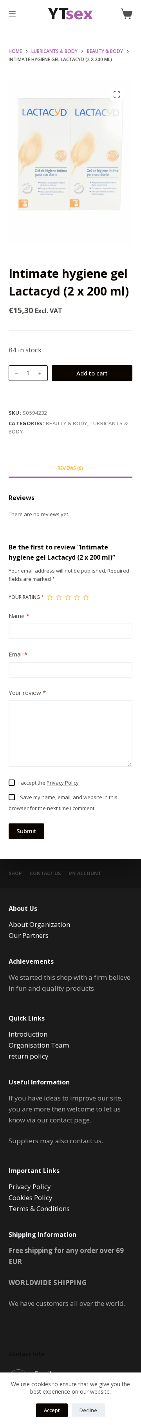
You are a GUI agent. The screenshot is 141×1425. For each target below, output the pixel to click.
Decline (88, 1410)
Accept (52, 1410)
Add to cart (92, 373)
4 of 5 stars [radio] (76, 597)
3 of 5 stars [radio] (67, 597)
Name (19, 616)
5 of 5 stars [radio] (85, 597)
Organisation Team (39, 1045)
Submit (26, 831)
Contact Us (45, 873)
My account (85, 873)
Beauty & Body (66, 423)
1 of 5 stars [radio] (49, 597)
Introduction (28, 1034)
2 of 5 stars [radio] (58, 597)
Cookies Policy (30, 1197)
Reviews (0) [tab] (70, 468)
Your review (27, 692)
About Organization (39, 924)
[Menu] (12, 13)
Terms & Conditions (39, 1208)
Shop (15, 873)
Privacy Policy (63, 782)
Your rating (26, 597)
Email (18, 654)
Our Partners (29, 935)
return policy (29, 1056)
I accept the (48, 782)
